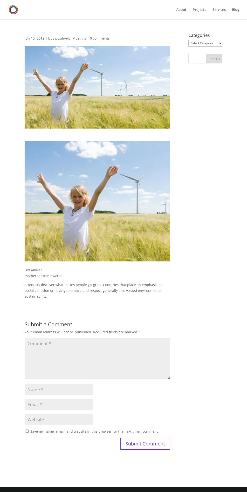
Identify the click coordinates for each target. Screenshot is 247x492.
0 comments (100, 38)
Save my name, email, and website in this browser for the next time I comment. (94, 431)
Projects (199, 10)
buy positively (59, 38)
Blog (235, 10)
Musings (79, 38)
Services (219, 10)
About (181, 10)
